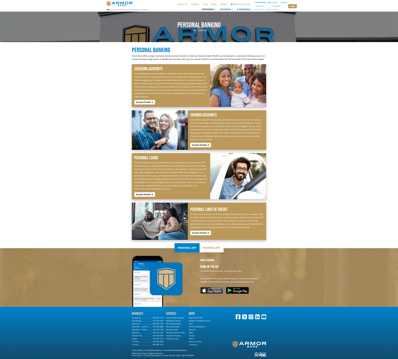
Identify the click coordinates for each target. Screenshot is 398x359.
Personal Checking (173, 324)
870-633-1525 (158, 318)
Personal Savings (172, 327)
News (214, 4)
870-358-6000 (158, 336)
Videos (223, 4)
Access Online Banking (175, 318)
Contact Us (193, 344)
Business (225, 9)
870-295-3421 (158, 333)
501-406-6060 (158, 327)
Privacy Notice (137, 350)
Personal (208, 9)
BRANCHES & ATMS (241, 4)
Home (193, 30)
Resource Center (195, 341)
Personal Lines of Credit (175, 333)
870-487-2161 (158, 344)
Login (292, 6)
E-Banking (243, 9)
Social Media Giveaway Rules (176, 350)
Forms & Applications (197, 327)
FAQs (205, 4)
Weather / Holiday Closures (199, 321)
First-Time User (259, 9)
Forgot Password (272, 9)
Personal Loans (172, 330)
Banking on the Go (173, 321)
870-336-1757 (158, 324)
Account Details (143, 102)
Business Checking (173, 336)
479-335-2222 (158, 339)
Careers (195, 4)
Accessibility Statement (154, 350)
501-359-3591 (158, 321)
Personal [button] (274, 2)
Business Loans (172, 339)
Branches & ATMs (196, 318)
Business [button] (284, 2)
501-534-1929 (158, 330)
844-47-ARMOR (188, 355)
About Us (182, 4)
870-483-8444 (158, 341)
